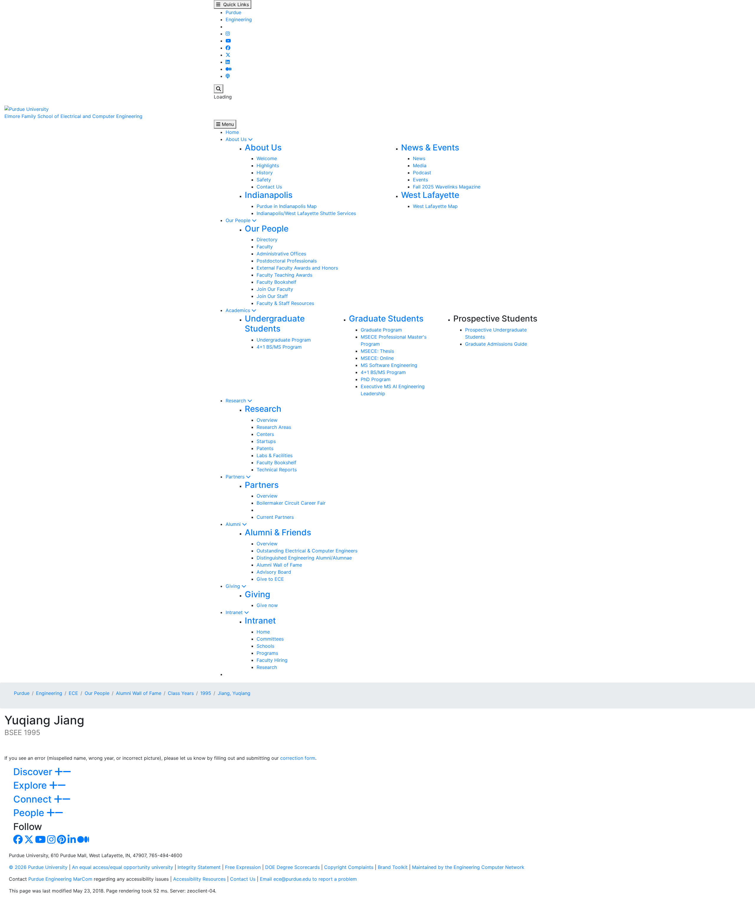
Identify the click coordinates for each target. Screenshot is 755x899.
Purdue (233, 12)
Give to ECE (270, 579)
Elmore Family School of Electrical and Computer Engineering (73, 116)
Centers (265, 434)
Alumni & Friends (278, 532)
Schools (265, 646)
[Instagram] (228, 34)
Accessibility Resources (199, 879)
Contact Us (269, 187)
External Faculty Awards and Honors (297, 268)
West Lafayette (430, 195)
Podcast (422, 172)
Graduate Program (381, 330)
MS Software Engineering (389, 365)
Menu (227, 124)
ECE (73, 693)
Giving (234, 586)
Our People (239, 220)
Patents (265, 448)
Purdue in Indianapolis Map (287, 206)
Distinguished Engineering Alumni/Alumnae (304, 558)
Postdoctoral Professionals (287, 261)
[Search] (218, 88)
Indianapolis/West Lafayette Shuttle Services (306, 213)
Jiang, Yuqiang (234, 693)
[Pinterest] (61, 841)
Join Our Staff (272, 296)
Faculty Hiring (272, 660)
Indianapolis (269, 195)
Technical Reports (277, 470)
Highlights (268, 165)
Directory (267, 239)
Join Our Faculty (275, 289)
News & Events (430, 147)
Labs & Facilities (275, 455)
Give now (267, 605)
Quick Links (234, 4)
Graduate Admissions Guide (496, 344)
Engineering (239, 19)
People (30, 812)
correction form (297, 758)
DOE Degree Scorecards (292, 867)
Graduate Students (386, 319)
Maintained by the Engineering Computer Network (468, 867)
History (265, 172)
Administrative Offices (281, 254)
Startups (266, 441)
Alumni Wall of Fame (279, 565)
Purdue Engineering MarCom (60, 879)
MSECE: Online (377, 358)
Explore (31, 785)
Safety (264, 180)
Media (419, 165)
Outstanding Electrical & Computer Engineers (307, 551)
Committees (270, 639)
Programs (267, 653)
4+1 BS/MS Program (279, 347)
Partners (236, 477)
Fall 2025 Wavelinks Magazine (446, 187)
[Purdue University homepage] (26, 108)
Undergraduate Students (275, 324)
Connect (33, 799)
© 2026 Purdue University (38, 867)
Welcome (267, 158)
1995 (205, 693)
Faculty (265, 247)
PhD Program (375, 379)
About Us (237, 139)
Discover (34, 771)
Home (232, 132)
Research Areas (274, 427)
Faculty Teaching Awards (284, 275)
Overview (267, 420)
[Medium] (229, 69)
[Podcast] (228, 76)
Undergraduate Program (284, 340)
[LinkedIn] (228, 62)
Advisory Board (274, 572)
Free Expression (243, 867)
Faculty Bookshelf (276, 282)
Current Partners (275, 517)
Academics (239, 310)
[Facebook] (228, 48)
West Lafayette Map (435, 206)
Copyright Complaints (348, 867)
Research (236, 400)
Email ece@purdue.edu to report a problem (308, 879)
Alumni (234, 524)
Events (420, 180)
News (419, 158)
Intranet (235, 612)
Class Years (181, 693)
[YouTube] (228, 41)
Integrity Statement (199, 867)
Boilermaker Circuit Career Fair (291, 503)
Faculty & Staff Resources (285, 303)
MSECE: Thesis (377, 351)
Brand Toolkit (393, 867)
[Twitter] (228, 55)
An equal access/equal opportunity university (122, 867)
